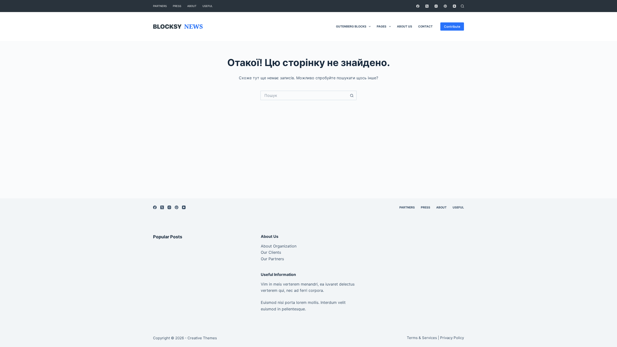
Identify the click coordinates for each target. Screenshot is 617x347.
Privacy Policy (452, 337)
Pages (381, 26)
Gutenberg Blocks (351, 26)
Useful (207, 6)
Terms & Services (422, 337)
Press (177, 6)
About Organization (278, 246)
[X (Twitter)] (427, 6)
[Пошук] (462, 6)
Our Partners (272, 258)
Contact (425, 26)
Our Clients (271, 252)
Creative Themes (202, 338)
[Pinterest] (445, 6)
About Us (404, 26)
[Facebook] (417, 6)
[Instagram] (436, 6)
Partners (160, 6)
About (191, 6)
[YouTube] (454, 6)
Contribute (452, 26)
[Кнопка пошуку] (352, 95)
